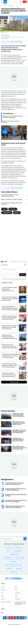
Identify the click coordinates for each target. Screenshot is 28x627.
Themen (3, 583)
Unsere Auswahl (8, 411)
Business (5, 5)
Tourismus (12, 209)
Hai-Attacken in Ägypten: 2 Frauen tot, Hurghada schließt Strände (10, 195)
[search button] (24, 538)
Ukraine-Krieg (18, 547)
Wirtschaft (11, 5)
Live (25, 1)
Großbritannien (7, 212)
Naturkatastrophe (7, 558)
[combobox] (14, 538)
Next (2, 593)
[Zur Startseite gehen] (5, 1)
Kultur (16, 596)
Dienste (3, 609)
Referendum (14, 561)
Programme (17, 599)
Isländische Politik (20, 558)
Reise (2, 596)
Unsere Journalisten (5, 602)
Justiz (4, 209)
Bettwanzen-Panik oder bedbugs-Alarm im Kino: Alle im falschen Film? (13, 116)
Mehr (2, 612)
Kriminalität (9, 568)
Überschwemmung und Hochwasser (14, 565)
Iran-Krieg (8, 547)
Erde (16, 590)
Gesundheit (17, 593)
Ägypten (17, 212)
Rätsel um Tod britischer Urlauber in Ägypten (11, 121)
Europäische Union (14, 554)
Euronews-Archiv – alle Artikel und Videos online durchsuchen (20, 603)
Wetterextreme (14, 572)
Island (7, 551)
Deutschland (19, 568)
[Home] (1, 5)
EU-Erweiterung (18, 551)
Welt (16, 586)
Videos (2, 599)
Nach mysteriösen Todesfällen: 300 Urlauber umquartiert (11, 203)
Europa (2, 586)
